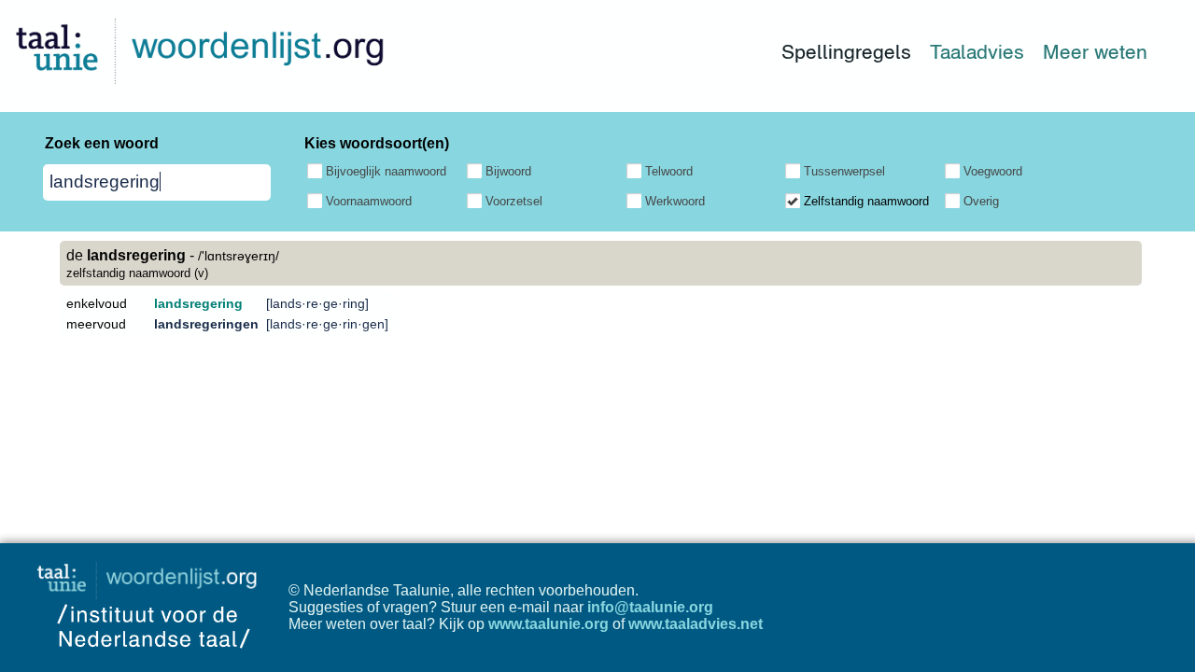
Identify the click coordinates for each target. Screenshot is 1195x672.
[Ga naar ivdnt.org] (153, 663)
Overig (981, 201)
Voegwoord (992, 171)
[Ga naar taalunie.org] (150, 575)
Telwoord (669, 171)
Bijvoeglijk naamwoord (386, 171)
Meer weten (1095, 51)
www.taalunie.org (548, 624)
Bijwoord (508, 171)
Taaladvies (977, 51)
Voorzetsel (513, 201)
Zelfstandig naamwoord (866, 201)
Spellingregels (846, 51)
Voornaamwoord (369, 201)
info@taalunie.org (650, 607)
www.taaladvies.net (695, 624)
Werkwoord (675, 201)
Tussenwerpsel (844, 171)
